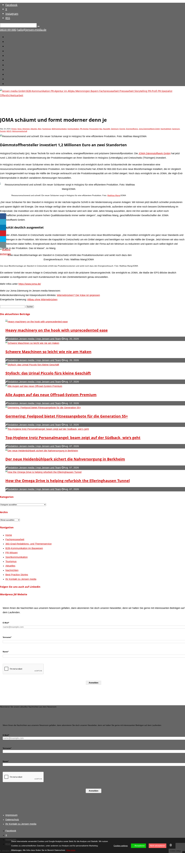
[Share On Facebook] (3, 216)
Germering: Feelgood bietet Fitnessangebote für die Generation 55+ (66, 416)
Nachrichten (14, 74)
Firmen (14, 129)
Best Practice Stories (20, 79)
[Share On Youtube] (3, 233)
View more (70, 850)
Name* (6, 652)
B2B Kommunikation (59, 129)
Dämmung (115, 129)
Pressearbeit (94, 129)
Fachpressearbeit (18, 41)
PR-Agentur (84, 129)
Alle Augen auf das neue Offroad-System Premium (51, 394)
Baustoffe (106, 129)
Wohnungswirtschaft (19, 131)
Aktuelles (12, 69)
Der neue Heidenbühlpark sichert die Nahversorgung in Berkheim (65, 459)
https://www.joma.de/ (29, 284)
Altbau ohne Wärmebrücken (42, 299)
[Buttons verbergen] (5, 254)
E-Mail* (6, 623)
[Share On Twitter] (3, 222)
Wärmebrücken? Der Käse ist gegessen (78, 295)
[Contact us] (3, 245)
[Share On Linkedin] (3, 228)
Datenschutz (12, 819)
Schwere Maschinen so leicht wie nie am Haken (48, 351)
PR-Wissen (13, 55)
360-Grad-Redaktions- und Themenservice (37, 46)
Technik (3, 131)
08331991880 (8, 30)
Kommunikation (73, 129)
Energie (122, 129)
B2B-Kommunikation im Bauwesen (31, 51)
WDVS (9, 131)
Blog (39, 129)
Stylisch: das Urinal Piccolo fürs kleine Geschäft (48, 373)
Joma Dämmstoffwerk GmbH (149, 129)
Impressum (11, 815)
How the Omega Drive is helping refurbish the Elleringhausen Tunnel (67, 480)
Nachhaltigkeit (166, 129)
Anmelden (93, 683)
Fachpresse (46, 129)
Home (10, 36)
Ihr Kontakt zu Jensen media (26, 83)
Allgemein (26, 129)
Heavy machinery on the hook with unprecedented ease (56, 330)
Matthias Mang (113, 195)
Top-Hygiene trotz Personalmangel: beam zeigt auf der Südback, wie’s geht (72, 437)
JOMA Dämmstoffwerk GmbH (155, 153)
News (19, 129)
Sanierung (176, 129)
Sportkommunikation (21, 60)
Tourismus (13, 65)
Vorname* (7, 637)
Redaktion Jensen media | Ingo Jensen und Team (34, 338)
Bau (100, 129)
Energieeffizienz (132, 129)
